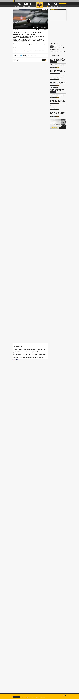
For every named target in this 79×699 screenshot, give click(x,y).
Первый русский (23, 3)
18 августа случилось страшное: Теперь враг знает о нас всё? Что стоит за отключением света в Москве (29, 354)
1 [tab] (51, 127)
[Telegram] (46, 9)
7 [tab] (58, 127)
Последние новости (54, 55)
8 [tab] (59, 127)
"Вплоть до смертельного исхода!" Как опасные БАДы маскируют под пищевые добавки (29, 349)
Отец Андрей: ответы (54, 9)
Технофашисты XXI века (17, 346)
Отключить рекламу (63, 3)
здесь (44, 696)
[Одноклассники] (44, 9)
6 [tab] (57, 127)
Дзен (17, 55)
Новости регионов (54, 87)
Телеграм (24, 55)
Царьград (52, 3)
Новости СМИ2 (15, 359)
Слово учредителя (54, 43)
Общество (57, 67)
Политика (57, 79)
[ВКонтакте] (43, 9)
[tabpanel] (58, 124)
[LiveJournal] (45, 9)
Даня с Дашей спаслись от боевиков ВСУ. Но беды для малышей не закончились (28, 352)
